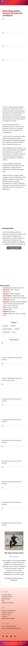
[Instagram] (11, 636)
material (13, 325)
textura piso (6, 332)
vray (13, 332)
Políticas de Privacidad (8, 618)
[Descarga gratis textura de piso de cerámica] (14, 389)
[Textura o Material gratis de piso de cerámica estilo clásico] (14, 369)
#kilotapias (8, 578)
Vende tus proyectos (7, 602)
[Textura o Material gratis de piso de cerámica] (14, 348)
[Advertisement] (14, 89)
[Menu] (25, 2)
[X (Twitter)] (7, 636)
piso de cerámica (7, 329)
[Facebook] (3, 636)
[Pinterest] (14, 636)
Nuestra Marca (6, 598)
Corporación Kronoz (17, 644)
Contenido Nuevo (7, 594)
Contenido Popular (7, 596)
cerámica (5, 325)
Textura (16, 329)
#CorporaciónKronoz (17, 578)
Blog (3, 600)
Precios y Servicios (7, 612)
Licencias (4, 616)
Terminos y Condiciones (8, 610)
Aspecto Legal (6, 614)
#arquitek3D (14, 580)
